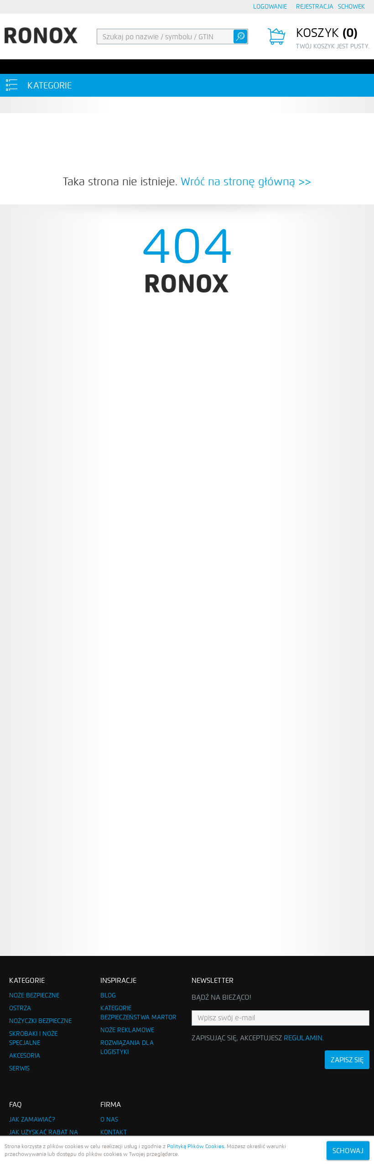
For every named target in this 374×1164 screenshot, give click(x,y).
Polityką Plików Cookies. (196, 1146)
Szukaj (240, 36)
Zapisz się (347, 1059)
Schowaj (348, 1150)
